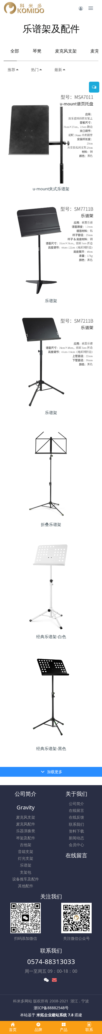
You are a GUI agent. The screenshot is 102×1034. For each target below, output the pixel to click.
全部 (14, 51)
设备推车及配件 (25, 879)
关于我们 (76, 793)
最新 (58, 69)
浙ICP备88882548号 (51, 1007)
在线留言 (76, 810)
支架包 (25, 872)
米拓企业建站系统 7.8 (54, 1014)
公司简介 (25, 793)
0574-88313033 (51, 961)
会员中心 (76, 844)
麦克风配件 (25, 824)
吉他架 (25, 844)
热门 (35, 69)
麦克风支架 (66, 51)
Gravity (26, 807)
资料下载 (76, 831)
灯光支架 (25, 858)
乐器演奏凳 (25, 830)
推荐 (11, 69)
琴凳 (37, 51)
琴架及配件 (25, 837)
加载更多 (54, 771)
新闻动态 (76, 837)
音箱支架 (25, 851)
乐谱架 (25, 865)
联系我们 (76, 824)
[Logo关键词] (24, 8)
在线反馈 (76, 817)
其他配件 (25, 885)
